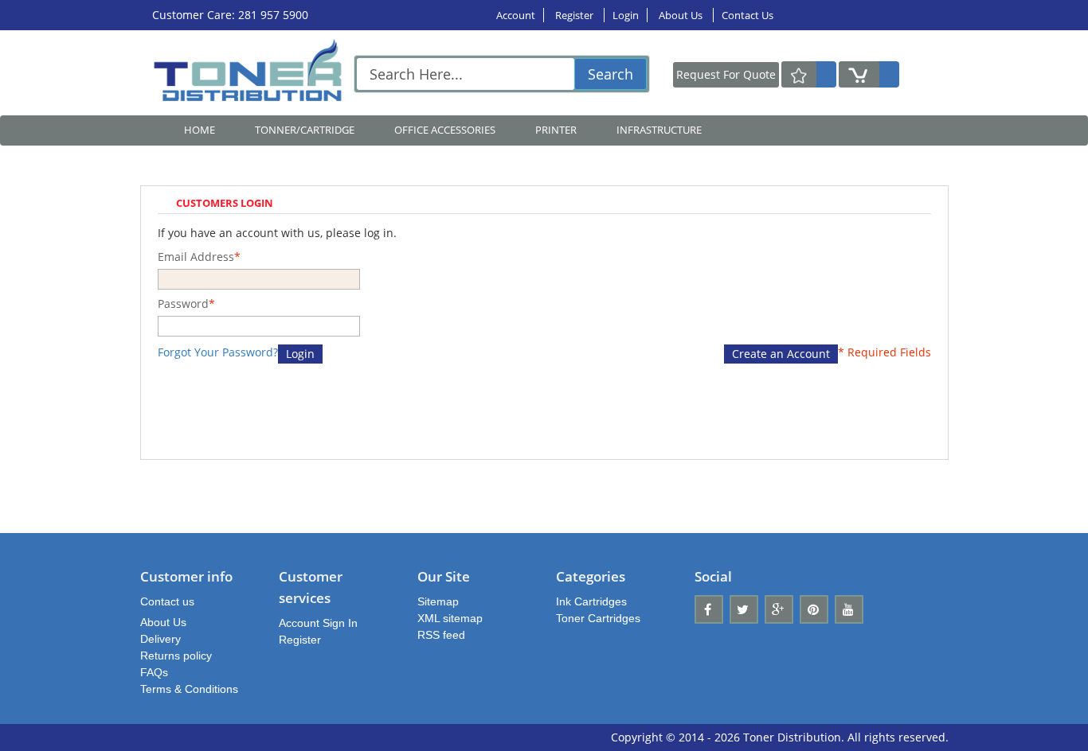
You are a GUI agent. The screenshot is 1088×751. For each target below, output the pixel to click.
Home (199, 130)
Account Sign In (318, 623)
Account (515, 15)
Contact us (167, 601)
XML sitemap (450, 618)
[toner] (252, 73)
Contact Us (747, 15)
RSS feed (441, 634)
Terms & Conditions (189, 689)
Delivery (160, 638)
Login (625, 15)
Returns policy (176, 655)
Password (183, 303)
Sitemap (438, 601)
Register (575, 15)
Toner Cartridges (598, 618)
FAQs (154, 672)
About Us (682, 15)
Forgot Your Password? (218, 352)
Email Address (196, 256)
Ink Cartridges (591, 601)
